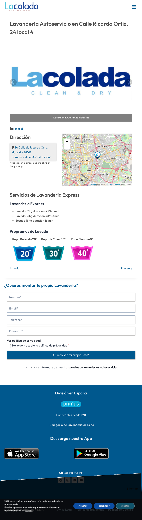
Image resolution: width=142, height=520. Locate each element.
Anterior (15, 268)
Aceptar (83, 505)
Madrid (18, 128)
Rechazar (104, 505)
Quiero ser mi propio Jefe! (71, 355)
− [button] (67, 147)
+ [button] (67, 141)
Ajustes (125, 505)
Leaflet (93, 184)
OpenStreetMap (114, 184)
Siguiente (126, 268)
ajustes (29, 510)
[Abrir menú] (134, 6)
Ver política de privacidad (24, 340)
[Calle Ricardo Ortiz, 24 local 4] (97, 155)
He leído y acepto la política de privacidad (41, 345)
